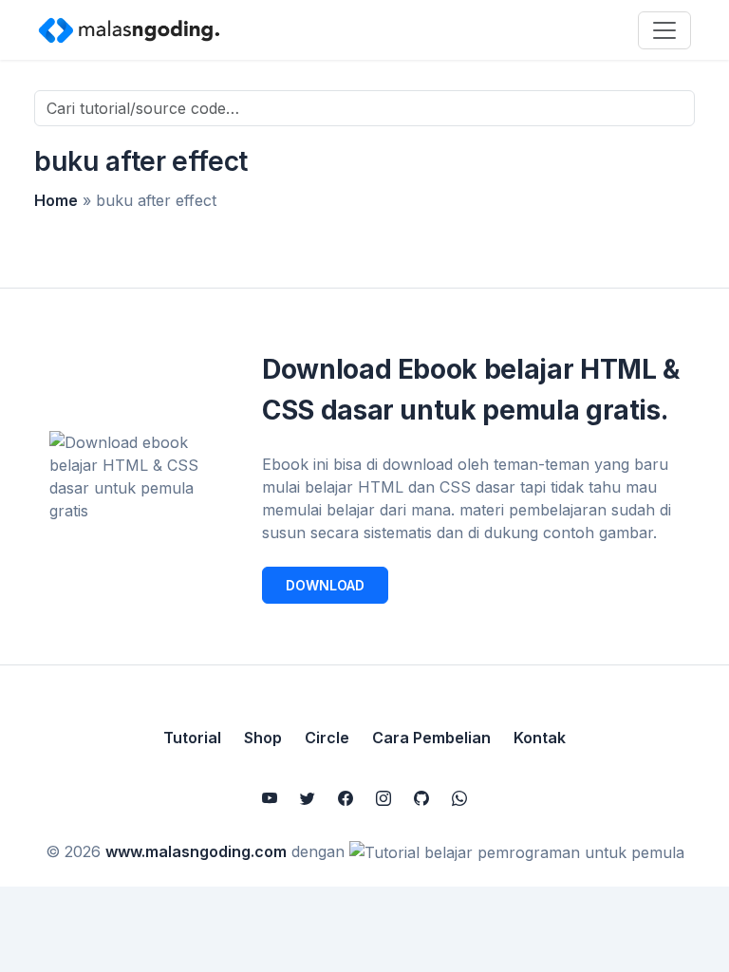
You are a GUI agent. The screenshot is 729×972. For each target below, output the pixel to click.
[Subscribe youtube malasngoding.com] (269, 798)
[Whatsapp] (459, 798)
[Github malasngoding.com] (421, 798)
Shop (263, 737)
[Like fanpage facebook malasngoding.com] (345, 798)
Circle (327, 737)
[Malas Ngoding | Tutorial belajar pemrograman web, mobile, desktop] (129, 29)
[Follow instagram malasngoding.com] (383, 798)
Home (56, 200)
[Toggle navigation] (664, 30)
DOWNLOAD (325, 585)
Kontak (540, 737)
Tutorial (192, 737)
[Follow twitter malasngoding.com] (307, 798)
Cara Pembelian (431, 737)
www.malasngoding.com (196, 851)
